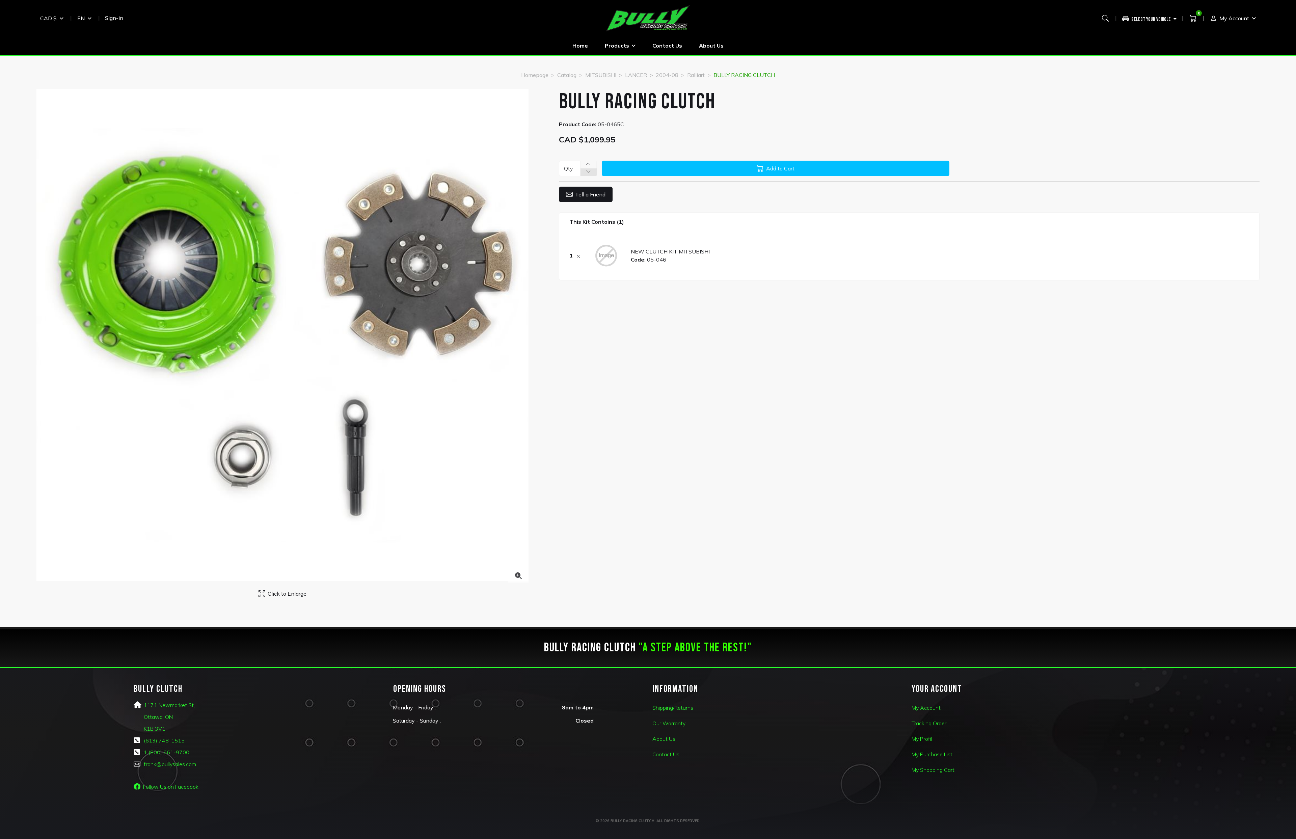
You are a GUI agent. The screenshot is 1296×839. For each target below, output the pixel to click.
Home (580, 45)
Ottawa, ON (158, 716)
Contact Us (667, 45)
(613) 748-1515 (164, 740)
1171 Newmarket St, (169, 705)
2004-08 (667, 75)
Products (617, 45)
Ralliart (696, 75)
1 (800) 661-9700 (166, 752)
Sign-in (114, 18)
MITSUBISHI (600, 75)
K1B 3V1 (154, 728)
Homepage (534, 75)
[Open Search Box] (1105, 18)
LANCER (636, 75)
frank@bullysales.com (170, 764)
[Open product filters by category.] (1149, 18)
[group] (1152, 18)
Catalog (566, 75)
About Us (711, 45)
